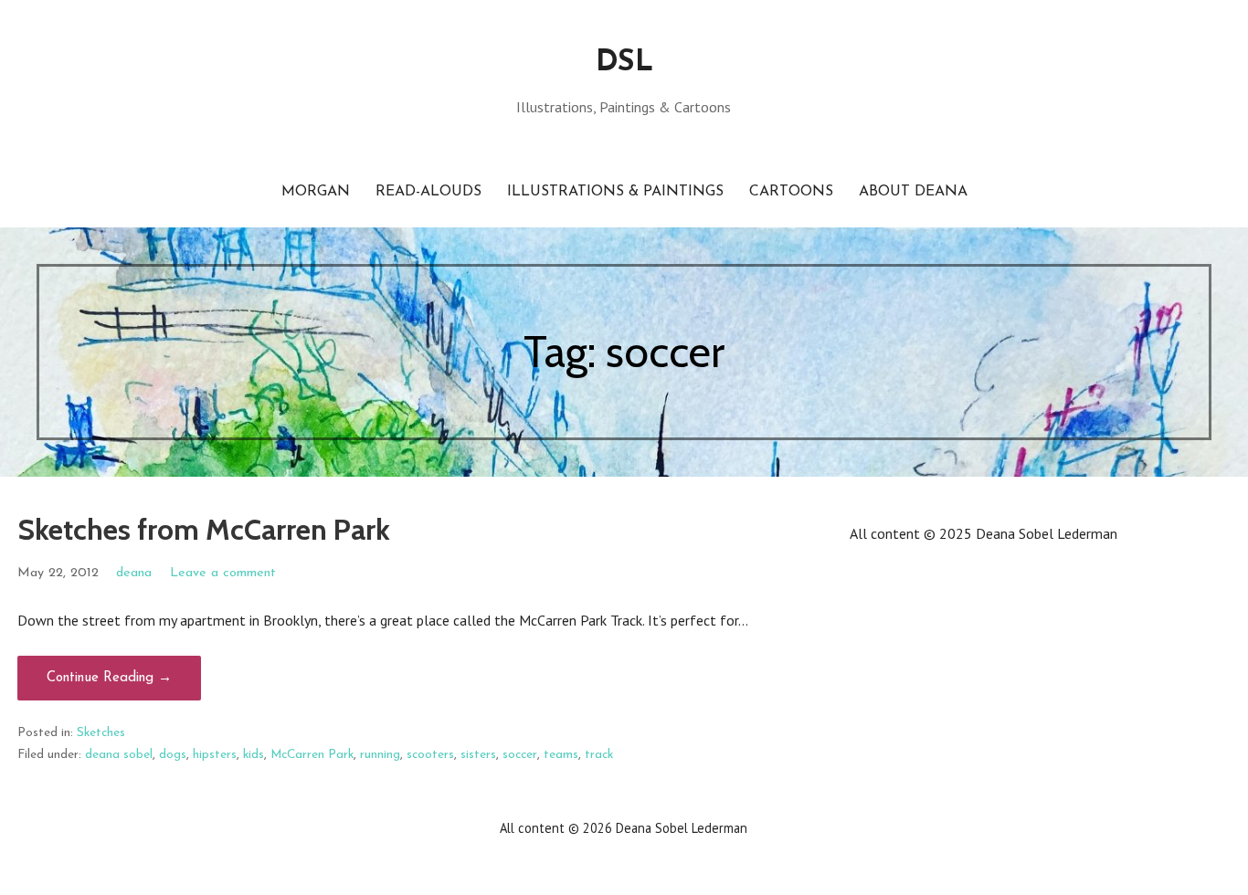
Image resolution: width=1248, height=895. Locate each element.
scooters (430, 755)
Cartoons (791, 191)
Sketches (101, 733)
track (599, 755)
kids (253, 755)
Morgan (315, 191)
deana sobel (119, 755)
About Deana (913, 191)
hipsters (215, 755)
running (380, 755)
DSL (623, 63)
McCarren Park (312, 755)
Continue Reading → (109, 678)
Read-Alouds (428, 191)
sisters (478, 755)
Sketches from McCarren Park (203, 529)
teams (561, 755)
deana (134, 573)
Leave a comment (223, 573)
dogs (172, 755)
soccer (519, 755)
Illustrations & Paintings (615, 191)
